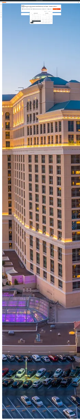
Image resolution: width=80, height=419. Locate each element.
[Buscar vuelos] (1, 4)
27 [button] (43, 22)
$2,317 (23, 6)
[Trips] (1, 14)
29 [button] (32, 22)
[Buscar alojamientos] (1, 5)
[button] (79, 0)
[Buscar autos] (1, 7)
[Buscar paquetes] (1, 8)
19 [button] (38, 19)
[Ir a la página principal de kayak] (4, 2)
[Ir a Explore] (1, 10)
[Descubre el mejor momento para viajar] (1, 12)
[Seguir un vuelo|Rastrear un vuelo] (1, 11)
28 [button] (45, 22)
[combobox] (23, 7)
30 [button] (48, 22)
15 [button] (32, 19)
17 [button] (35, 19)
